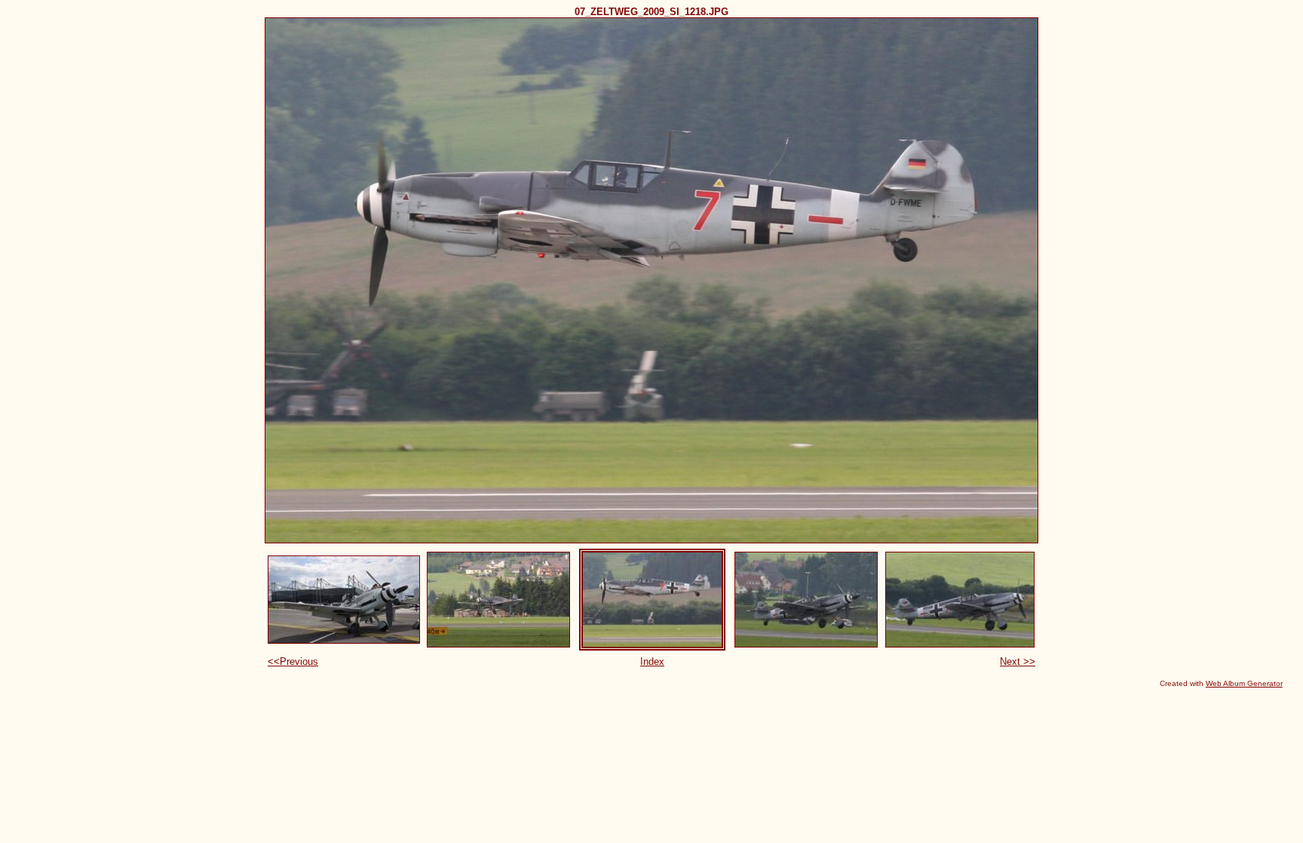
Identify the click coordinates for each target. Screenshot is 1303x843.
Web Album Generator (1244, 683)
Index (652, 661)
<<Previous (293, 661)
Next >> (1017, 661)
